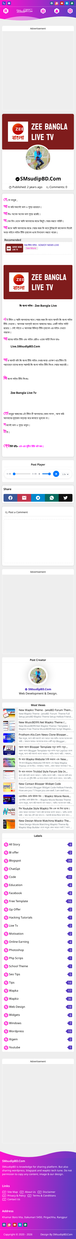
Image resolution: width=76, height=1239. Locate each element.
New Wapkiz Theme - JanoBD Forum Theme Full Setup (45, 710)
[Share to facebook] (10, 498)
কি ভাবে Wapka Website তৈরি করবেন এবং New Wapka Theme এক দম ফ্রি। (42, 759)
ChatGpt (14, 869)
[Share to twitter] (65, 498)
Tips (11, 982)
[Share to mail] (24, 498)
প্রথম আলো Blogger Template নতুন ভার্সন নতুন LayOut (42, 746)
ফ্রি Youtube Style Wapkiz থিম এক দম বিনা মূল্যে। (44, 808)
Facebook (15, 893)
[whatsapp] (72, 3)
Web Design (16, 1007)
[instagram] (57, 3)
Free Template (18, 901)
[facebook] (52, 3)
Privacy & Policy (16, 1195)
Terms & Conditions (44, 1195)
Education (15, 885)
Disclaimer (49, 1191)
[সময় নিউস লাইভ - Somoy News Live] (14, 248)
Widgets (14, 1015)
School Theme (18, 966)
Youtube (14, 1047)
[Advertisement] (38, 70)
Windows (14, 1023)
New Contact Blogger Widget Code (40, 783)
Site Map (12, 1191)
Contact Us (13, 1199)
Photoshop (16, 950)
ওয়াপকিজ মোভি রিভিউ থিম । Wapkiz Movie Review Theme (45, 796)
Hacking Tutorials (20, 917)
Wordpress (16, 1031)
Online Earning (18, 942)
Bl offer (13, 852)
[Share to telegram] (38, 498)
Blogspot (14, 860)
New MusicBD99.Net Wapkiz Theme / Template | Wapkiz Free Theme (41, 722)
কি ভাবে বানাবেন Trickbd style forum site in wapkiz (42, 771)
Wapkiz (13, 999)
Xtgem (13, 1039)
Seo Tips (14, 974)
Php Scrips (15, 958)
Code (12, 877)
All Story (14, 844)
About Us (30, 1191)
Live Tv (13, 925)
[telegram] (67, 3)
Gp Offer (14, 909)
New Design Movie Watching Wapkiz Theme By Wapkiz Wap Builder (45, 820)
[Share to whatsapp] (52, 498)
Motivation (16, 934)
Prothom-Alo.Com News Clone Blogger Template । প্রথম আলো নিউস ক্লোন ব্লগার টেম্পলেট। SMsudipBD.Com (45, 734)
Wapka (13, 990)
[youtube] (62, 3)
